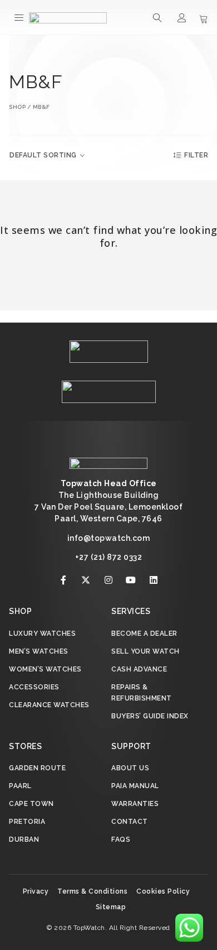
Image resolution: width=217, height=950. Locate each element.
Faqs (120, 839)
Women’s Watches (45, 669)
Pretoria (27, 822)
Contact (129, 822)
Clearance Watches (49, 705)
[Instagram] (108, 580)
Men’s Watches (38, 651)
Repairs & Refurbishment (141, 692)
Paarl (20, 786)
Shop (17, 107)
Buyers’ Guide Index (150, 716)
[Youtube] (131, 580)
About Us (130, 768)
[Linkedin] (153, 580)
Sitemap (111, 907)
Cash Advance (139, 669)
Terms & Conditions (92, 891)
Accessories (34, 687)
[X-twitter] (86, 580)
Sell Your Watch (145, 651)
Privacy (36, 891)
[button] (19, 17)
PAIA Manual (135, 786)
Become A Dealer (144, 633)
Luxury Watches (42, 633)
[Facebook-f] (63, 580)
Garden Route (37, 768)
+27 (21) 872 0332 (108, 557)
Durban (24, 839)
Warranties (135, 804)
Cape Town (31, 804)
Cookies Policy (163, 891)
